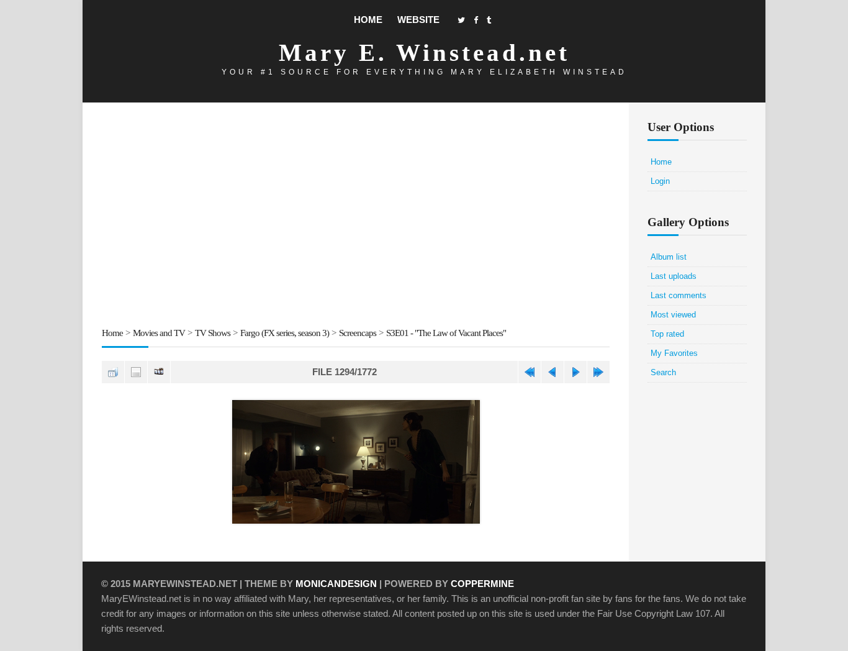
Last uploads (674, 276)
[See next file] (575, 372)
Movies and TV (159, 333)
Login (660, 181)
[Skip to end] (598, 372)
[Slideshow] (159, 372)
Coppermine (482, 583)
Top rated (667, 334)
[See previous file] (552, 372)
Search (663, 372)
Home (368, 19)
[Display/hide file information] (136, 372)
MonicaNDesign (336, 583)
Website (418, 19)
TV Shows (212, 333)
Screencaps (357, 333)
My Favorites (674, 353)
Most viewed (673, 314)
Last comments (678, 295)
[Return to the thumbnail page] (113, 372)
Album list (669, 257)
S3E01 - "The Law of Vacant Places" (446, 333)
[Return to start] (529, 372)
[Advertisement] (355, 217)
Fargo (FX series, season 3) (284, 333)
